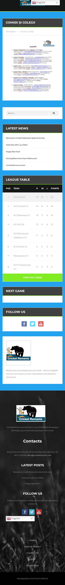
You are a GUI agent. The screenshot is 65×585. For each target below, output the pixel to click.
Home (32, 540)
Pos (8, 188)
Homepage (10, 31)
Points (55, 188)
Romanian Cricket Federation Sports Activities (25, 138)
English (15, 518)
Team (16, 188)
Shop (33, 559)
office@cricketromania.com (39, 455)
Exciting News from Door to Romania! (21, 158)
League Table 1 (32, 546)
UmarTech (32, 565)
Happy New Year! (13, 151)
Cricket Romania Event (15, 165)
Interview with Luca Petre (17, 145)
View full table (32, 277)
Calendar (32, 553)
